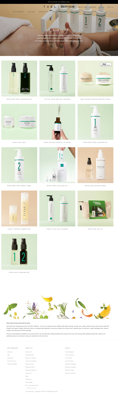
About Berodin (30, 355)
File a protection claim (32, 385)
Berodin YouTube (70, 373)
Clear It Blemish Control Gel (19, 229)
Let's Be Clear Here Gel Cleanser (57, 99)
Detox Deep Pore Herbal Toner (19, 186)
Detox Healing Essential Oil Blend (57, 142)
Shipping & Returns (31, 370)
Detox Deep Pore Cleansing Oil (95, 142)
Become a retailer (31, 358)
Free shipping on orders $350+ (59, 2)
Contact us (29, 379)
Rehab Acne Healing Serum (95, 186)
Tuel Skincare (18, 12)
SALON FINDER (12, 364)
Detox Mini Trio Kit (95, 229)
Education (57, 12)
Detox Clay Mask (19, 142)
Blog (27, 376)
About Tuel (29, 352)
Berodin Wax (44, 12)
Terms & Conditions (31, 361)
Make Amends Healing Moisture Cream (95, 99)
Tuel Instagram (69, 352)
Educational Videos (72, 12)
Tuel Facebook (69, 355)
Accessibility (29, 382)
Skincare (9, 352)
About (103, 12)
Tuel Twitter (68, 358)
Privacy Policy (30, 364)
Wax (8, 355)
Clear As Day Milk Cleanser (57, 229)
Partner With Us (90, 12)
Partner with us (11, 361)
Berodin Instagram (70, 364)
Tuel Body (31, 12)
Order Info (29, 373)
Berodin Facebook (70, 367)
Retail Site (83, 7)
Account (92, 7)
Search (101, 7)
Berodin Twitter (69, 370)
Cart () (110, 7)
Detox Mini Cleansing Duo (19, 272)
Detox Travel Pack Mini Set (57, 186)
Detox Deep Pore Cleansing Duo (19, 99)
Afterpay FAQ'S (30, 367)
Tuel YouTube (69, 361)
